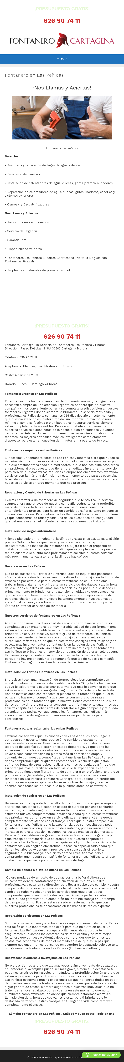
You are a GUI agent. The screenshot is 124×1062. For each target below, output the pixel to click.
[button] (101, 1055)
